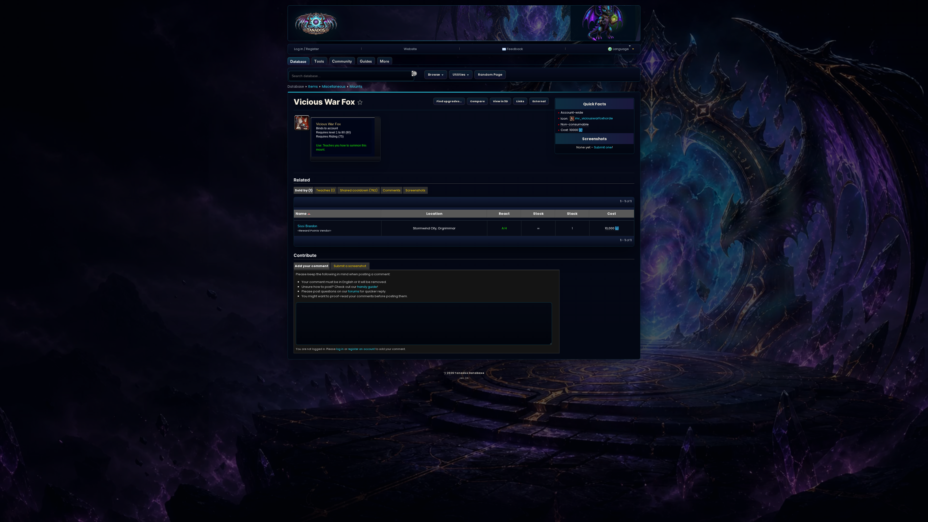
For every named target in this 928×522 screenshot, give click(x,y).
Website (410, 49)
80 (348, 132)
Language (621, 49)
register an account (361, 349)
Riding (333, 136)
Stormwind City (424, 228)
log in (340, 349)
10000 (573, 130)
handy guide (367, 286)
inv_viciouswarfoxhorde (594, 118)
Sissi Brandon (307, 226)
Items (313, 86)
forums (353, 291)
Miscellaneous (334, 86)
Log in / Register (306, 49)
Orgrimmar (447, 228)
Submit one (603, 147)
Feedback (515, 49)
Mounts (356, 86)
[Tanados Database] (347, 23)
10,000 (609, 228)
